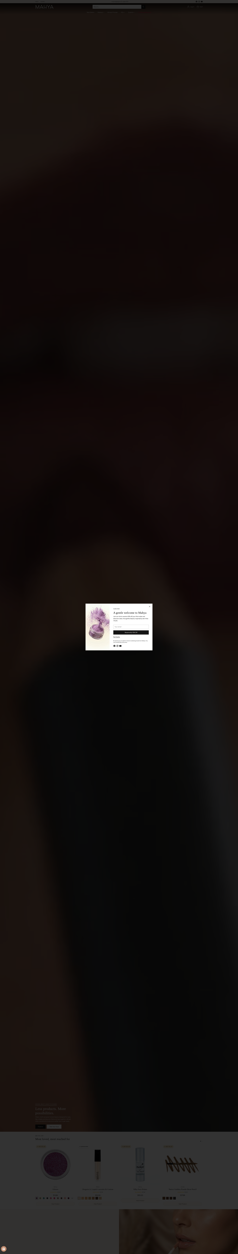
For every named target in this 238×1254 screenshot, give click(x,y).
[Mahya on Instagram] (117, 646)
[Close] (149, 606)
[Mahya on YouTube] (120, 646)
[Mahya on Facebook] (114, 646)
